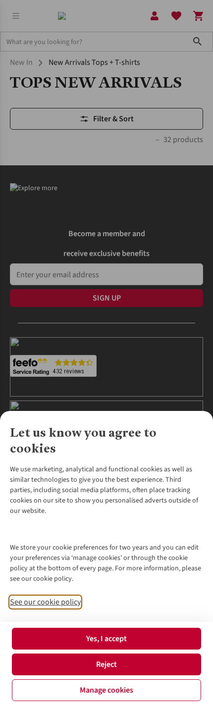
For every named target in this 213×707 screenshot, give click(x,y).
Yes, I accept (106, 638)
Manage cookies (106, 690)
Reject (106, 664)
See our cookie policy (45, 602)
